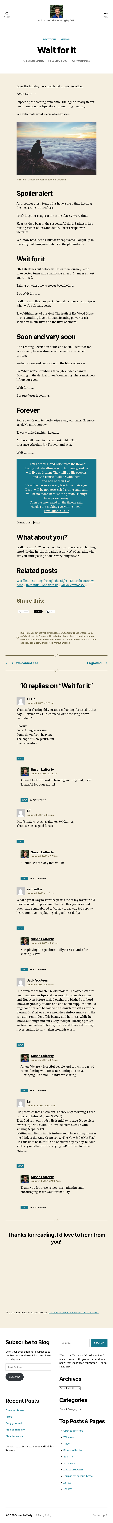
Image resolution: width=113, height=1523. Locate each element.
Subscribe (14, 1376)
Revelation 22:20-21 (79, 639)
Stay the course (15, 1436)
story (38, 642)
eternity (62, 632)
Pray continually (15, 1429)
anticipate (52, 632)
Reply (20, 759)
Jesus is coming (77, 636)
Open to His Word (16, 1410)
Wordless (23, 581)
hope (65, 636)
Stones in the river (73, 1450)
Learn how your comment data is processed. (74, 1312)
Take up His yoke (73, 1469)
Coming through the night (49, 581)
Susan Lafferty (36, 60)
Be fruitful (68, 1456)
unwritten (65, 642)
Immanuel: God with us (42, 585)
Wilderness (69, 1437)
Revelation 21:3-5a (56, 511)
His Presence (41, 636)
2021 (22, 632)
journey (90, 636)
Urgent (67, 1482)
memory (24, 639)
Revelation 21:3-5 (59, 639)
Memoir (65, 39)
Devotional (50, 39)
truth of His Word (50, 642)
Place (9, 1416)
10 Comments (83, 60)
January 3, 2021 (60, 60)
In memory (69, 1463)
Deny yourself (14, 1423)
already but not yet (36, 632)
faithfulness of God (76, 632)
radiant (33, 639)
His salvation (55, 636)
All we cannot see (73, 585)
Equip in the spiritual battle (78, 1476)
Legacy (67, 1488)
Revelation (43, 639)
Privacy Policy (44, 1515)
